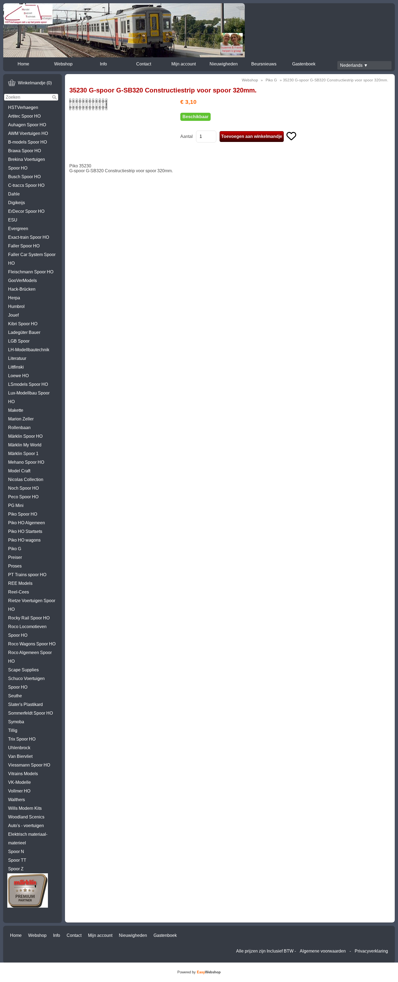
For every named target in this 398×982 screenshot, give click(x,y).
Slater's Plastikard (25, 704)
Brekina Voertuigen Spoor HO (26, 163)
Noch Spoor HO (23, 488)
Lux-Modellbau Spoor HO (29, 397)
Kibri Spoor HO (22, 323)
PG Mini (16, 505)
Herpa (14, 298)
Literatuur (17, 358)
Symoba (16, 721)
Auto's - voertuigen (26, 825)
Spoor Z (16, 869)
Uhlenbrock (19, 747)
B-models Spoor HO (27, 142)
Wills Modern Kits (25, 808)
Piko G (14, 548)
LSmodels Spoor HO (28, 384)
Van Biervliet (20, 756)
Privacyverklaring (371, 951)
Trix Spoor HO (21, 739)
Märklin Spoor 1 (23, 453)
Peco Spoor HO (23, 497)
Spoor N (16, 851)
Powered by (199, 972)
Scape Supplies (23, 670)
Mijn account (183, 64)
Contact (143, 64)
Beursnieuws (263, 64)
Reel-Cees (18, 592)
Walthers (16, 799)
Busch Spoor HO (24, 176)
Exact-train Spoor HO (28, 237)
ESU (12, 220)
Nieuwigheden (224, 64)
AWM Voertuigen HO (28, 133)
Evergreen (18, 228)
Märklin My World (24, 445)
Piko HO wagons (24, 540)
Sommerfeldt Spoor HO (30, 713)
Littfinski (16, 367)
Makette (15, 410)
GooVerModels (22, 280)
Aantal (186, 136)
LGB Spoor (19, 341)
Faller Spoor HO (24, 246)
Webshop (63, 64)
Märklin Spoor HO (25, 436)
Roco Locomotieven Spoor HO (27, 631)
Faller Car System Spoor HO (32, 259)
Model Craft (19, 471)
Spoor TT (17, 860)
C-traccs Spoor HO (26, 185)
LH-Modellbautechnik (28, 349)
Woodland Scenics (26, 817)
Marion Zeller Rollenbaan (21, 423)
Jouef (13, 315)
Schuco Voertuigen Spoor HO (26, 682)
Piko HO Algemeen (26, 522)
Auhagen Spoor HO (27, 124)
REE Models (20, 583)
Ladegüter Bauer (24, 332)
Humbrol (16, 306)
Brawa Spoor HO (24, 150)
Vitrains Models (23, 773)
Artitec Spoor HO (24, 116)
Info (103, 64)
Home (23, 64)
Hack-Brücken (21, 289)
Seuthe (15, 696)
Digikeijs (16, 202)
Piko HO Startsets (25, 531)
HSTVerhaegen (23, 107)
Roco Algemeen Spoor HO (30, 656)
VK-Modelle (19, 782)
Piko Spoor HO (22, 514)
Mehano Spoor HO (26, 462)
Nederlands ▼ (354, 65)
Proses (15, 566)
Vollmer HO (19, 791)
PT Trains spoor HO (27, 574)
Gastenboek (303, 64)
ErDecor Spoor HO (26, 211)
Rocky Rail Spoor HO (29, 618)
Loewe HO (18, 375)
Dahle (14, 194)
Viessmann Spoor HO (29, 765)
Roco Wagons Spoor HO (32, 644)
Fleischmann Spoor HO (30, 272)
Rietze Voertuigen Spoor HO (31, 605)
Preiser (15, 557)
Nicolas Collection (25, 479)
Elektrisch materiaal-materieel (27, 838)
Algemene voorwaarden (323, 951)
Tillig (12, 730)
